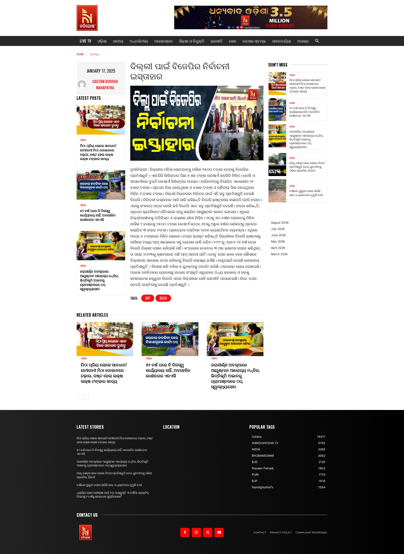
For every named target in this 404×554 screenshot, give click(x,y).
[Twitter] (207, 532)
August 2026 (280, 222)
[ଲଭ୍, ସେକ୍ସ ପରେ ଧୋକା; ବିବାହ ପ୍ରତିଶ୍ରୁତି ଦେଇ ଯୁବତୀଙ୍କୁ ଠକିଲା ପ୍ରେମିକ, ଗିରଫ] (277, 164)
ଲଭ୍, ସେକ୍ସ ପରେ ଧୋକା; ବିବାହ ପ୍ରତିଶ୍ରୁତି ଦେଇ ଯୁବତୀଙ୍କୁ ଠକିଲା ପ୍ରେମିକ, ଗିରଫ (307, 166)
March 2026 (279, 254)
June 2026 (278, 235)
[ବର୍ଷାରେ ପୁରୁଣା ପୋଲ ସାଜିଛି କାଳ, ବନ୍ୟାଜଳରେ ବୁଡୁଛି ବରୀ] (277, 190)
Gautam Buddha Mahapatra (105, 84)
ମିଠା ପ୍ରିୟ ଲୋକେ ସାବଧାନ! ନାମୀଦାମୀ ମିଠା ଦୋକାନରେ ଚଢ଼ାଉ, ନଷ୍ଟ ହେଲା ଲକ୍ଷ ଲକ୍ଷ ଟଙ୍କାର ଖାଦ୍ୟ (98, 152)
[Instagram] (196, 532)
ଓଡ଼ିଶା (83, 140)
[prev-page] (79, 397)
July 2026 (278, 229)
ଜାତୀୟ (94, 54)
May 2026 (278, 241)
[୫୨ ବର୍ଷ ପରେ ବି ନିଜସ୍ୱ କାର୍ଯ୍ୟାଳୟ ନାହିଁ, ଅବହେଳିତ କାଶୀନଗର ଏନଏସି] (101, 185)
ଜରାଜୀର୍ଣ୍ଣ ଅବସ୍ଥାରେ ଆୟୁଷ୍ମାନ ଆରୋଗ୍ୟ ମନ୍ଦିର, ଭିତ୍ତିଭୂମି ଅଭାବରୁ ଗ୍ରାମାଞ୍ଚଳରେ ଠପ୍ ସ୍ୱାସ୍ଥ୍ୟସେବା (99, 280)
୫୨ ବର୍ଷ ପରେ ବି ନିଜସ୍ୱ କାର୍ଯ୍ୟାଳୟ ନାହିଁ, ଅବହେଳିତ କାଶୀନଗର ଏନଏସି (98, 215)
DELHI (163, 298)
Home (80, 54)
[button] (317, 41)
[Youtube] (219, 532)
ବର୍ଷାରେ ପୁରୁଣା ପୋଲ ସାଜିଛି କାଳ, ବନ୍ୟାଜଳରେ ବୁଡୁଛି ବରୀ (306, 192)
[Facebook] (185, 532)
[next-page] (86, 397)
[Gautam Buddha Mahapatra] (82, 84)
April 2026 (278, 248)
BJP (147, 298)
